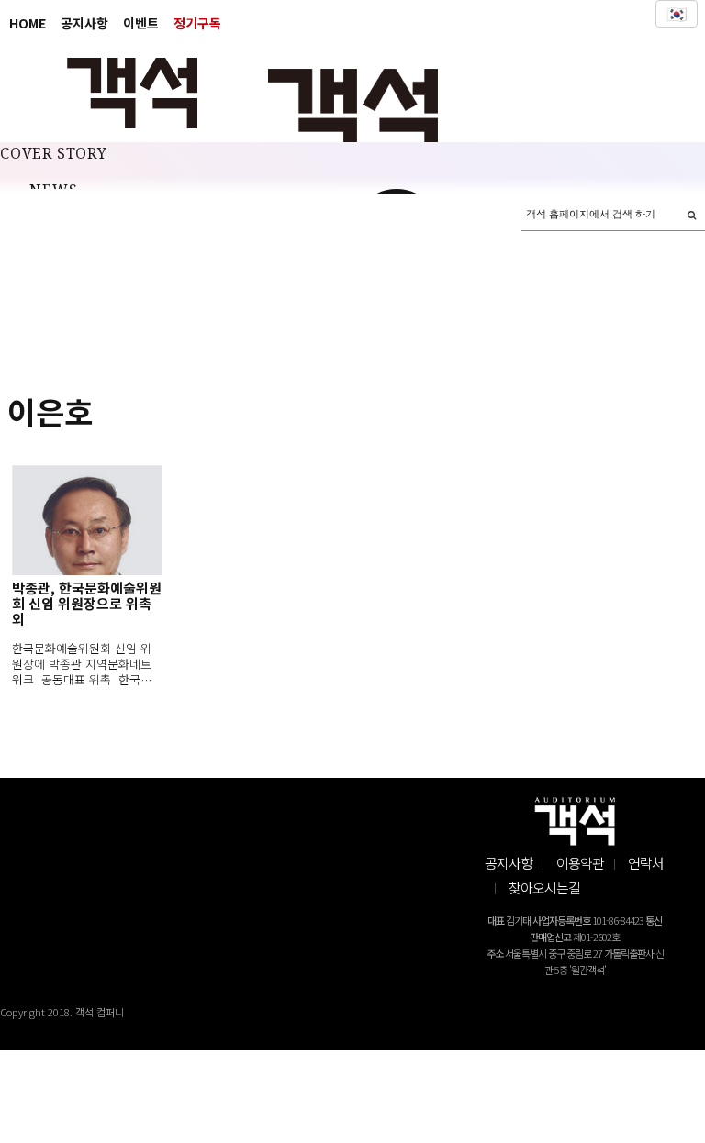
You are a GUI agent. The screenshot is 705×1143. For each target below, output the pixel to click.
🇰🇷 (676, 14)
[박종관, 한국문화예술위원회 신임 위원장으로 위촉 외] (87, 520)
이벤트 (141, 23)
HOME (27, 23)
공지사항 (84, 23)
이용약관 (580, 862)
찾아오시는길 (544, 887)
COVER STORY (53, 154)
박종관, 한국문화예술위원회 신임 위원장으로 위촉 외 (87, 603)
